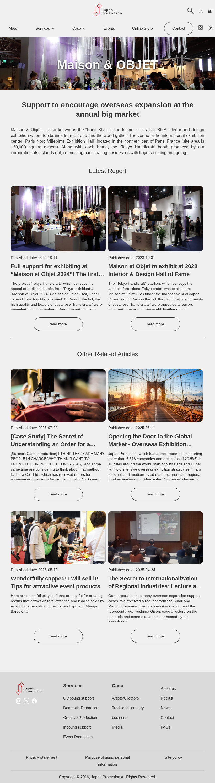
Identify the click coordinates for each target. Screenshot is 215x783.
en (210, 11)
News (166, 708)
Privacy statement (41, 757)
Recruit (167, 698)
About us (168, 688)
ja (201, 11)
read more (58, 324)
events (109, 28)
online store (142, 28)
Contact (178, 28)
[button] (45, 28)
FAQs (166, 727)
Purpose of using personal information (107, 761)
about (13, 28)
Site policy (173, 757)
